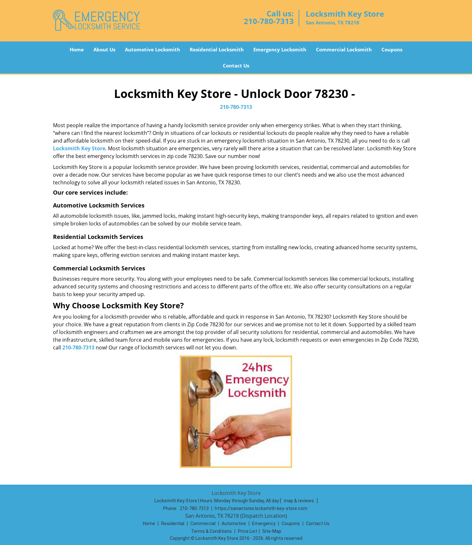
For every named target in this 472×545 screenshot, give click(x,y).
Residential (172, 523)
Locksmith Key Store (79, 148)
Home (77, 49)
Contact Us (236, 65)
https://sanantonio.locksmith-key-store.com (261, 508)
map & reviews (299, 500)
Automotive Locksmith (152, 49)
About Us (104, 49)
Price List (247, 531)
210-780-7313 (269, 21)
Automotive (234, 523)
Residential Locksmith (217, 49)
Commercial (202, 523)
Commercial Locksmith (344, 49)
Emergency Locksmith (279, 49)
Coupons (391, 49)
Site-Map (271, 531)
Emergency (263, 523)
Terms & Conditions (211, 531)
